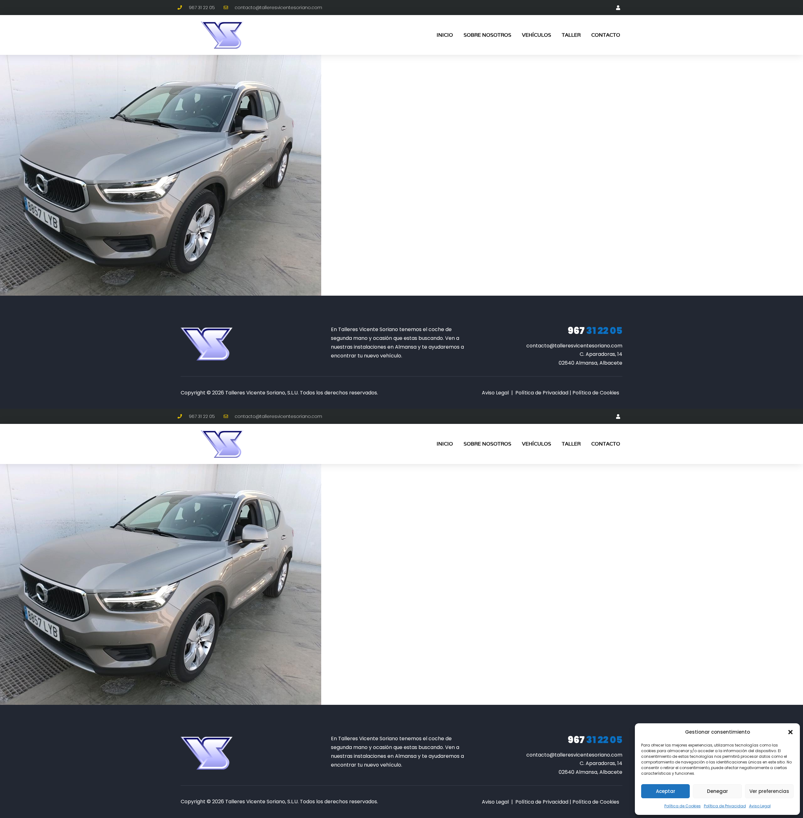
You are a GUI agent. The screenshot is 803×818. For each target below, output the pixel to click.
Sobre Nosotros (487, 35)
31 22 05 (595, 330)
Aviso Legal (760, 806)
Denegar (717, 791)
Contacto (605, 35)
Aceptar (665, 791)
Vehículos (536, 35)
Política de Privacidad (725, 806)
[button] (790, 732)
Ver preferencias (769, 791)
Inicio (445, 35)
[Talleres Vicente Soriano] (206, 344)
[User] (617, 7)
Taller (571, 35)
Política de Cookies (682, 806)
